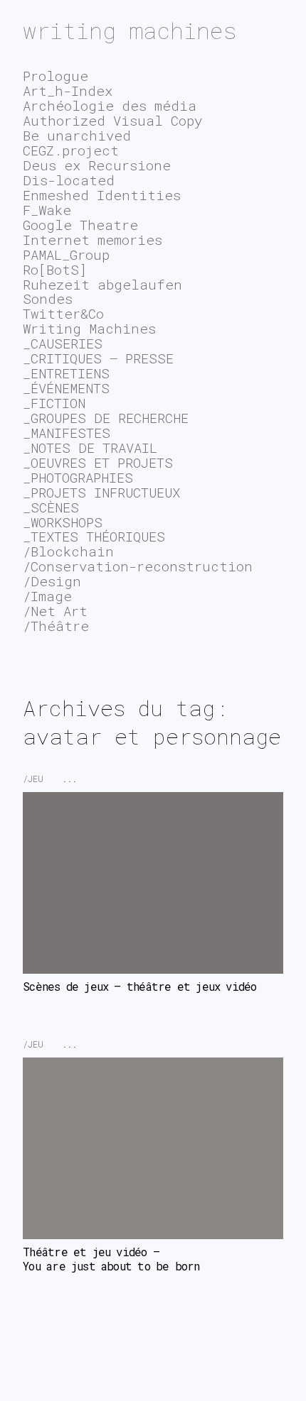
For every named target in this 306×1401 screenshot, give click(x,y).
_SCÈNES (51, 507)
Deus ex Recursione (97, 165)
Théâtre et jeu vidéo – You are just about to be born (111, 1259)
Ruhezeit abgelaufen (102, 284)
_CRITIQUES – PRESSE (98, 358)
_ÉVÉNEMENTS (66, 388)
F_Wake (47, 210)
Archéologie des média (109, 105)
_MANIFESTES (66, 432)
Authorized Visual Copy (112, 120)
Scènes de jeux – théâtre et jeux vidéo (139, 986)
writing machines (130, 30)
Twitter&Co (63, 313)
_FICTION (54, 403)
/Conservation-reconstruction (138, 566)
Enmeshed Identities (102, 195)
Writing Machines (89, 328)
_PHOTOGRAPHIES (78, 477)
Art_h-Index (67, 90)
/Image (47, 596)
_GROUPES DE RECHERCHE (106, 418)
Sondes (48, 298)
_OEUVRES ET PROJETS (98, 462)
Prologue (55, 75)
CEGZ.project (71, 150)
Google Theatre (80, 225)
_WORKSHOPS (62, 522)
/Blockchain (68, 551)
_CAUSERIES (62, 343)
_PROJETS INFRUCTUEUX (101, 492)
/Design (52, 581)
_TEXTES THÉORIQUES (94, 536)
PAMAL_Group (66, 254)
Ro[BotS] (55, 269)
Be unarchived (77, 135)
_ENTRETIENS (66, 373)
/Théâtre (56, 625)
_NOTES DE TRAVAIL (90, 447)
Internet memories (92, 239)
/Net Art (55, 611)
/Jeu (33, 778)
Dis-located (69, 180)
